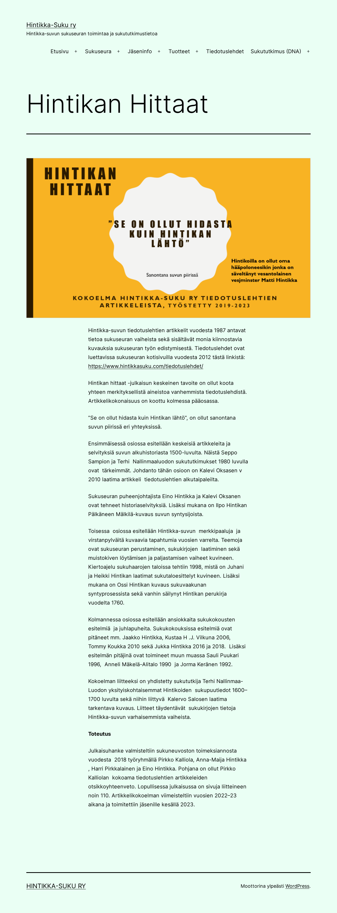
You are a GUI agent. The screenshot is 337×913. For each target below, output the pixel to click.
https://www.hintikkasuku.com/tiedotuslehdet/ (145, 366)
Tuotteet (179, 51)
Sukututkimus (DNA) (276, 51)
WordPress (297, 886)
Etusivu (60, 51)
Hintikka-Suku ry (51, 25)
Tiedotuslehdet (225, 51)
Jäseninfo (140, 51)
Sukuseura (98, 51)
